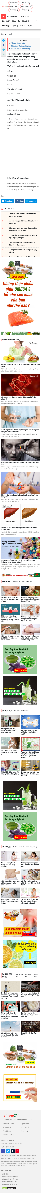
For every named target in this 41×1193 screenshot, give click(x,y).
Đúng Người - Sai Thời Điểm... (29, 1034)
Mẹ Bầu (15, 847)
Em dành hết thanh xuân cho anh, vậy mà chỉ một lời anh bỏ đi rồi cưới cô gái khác (9, 995)
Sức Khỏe (17, 711)
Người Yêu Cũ (19, 975)
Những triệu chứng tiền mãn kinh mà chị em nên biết (30, 865)
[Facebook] (3, 45)
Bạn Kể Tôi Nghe (26, 26)
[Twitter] (8, 1151)
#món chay (26, 3)
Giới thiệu (5, 1174)
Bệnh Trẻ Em (16, 581)
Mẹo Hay (15, 26)
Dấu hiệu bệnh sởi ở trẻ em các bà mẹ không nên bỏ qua (10, 599)
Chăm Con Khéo (24, 847)
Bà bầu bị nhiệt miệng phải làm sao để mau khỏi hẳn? (30, 883)
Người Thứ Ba (28, 975)
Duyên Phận (36, 975)
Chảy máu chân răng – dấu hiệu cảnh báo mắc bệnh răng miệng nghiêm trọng (10, 618)
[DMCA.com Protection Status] (8, 1187)
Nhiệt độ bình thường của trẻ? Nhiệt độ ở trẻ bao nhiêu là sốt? (10, 638)
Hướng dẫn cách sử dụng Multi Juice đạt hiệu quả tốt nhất (30, 774)
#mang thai (13, 6)
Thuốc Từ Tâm (25, 16)
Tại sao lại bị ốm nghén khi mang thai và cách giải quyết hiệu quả (29, 901)
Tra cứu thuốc (12, 16)
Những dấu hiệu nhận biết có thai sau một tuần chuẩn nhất (10, 883)
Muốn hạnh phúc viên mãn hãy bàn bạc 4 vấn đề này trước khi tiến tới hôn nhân (9, 1015)
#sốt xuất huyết (26, 6)
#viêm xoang (14, 3)
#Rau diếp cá (26, 10)
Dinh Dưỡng (24, 711)
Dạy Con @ (33, 847)
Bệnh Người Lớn (27, 581)
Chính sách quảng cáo (10, 1179)
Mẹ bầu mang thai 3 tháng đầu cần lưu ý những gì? (8, 865)
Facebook (20, 201)
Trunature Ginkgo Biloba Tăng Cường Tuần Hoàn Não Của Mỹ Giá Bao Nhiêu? (30, 755)
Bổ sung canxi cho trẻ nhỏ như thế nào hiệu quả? (29, 732)
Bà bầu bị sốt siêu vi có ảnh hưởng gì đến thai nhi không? (10, 901)
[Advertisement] (20, 154)
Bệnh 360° (6, 21)
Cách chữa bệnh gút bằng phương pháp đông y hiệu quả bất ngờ (30, 599)
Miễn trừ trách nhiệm (10, 1177)
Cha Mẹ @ (6, 26)
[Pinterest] (17, 1151)
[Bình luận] (3, 54)
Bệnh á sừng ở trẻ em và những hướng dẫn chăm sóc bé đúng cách (30, 638)
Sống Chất (25, 21)
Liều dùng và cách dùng (20, 49)
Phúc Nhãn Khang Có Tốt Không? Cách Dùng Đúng (10, 773)
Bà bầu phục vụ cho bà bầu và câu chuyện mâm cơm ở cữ (29, 1015)
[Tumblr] (13, 1151)
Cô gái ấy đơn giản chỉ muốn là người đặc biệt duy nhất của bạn (9, 1035)
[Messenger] (3, 49)
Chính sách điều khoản (10, 1182)
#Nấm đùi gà (14, 10)
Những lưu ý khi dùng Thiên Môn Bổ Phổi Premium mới (8, 730)
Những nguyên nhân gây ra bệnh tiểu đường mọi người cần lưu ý (30, 619)
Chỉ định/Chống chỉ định (21, 46)
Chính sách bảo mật (9, 1184)
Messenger (33, 201)
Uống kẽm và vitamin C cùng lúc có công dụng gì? (9, 752)
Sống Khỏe (16, 21)
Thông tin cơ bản (18, 43)
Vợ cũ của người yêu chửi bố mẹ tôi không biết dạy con (30, 995)
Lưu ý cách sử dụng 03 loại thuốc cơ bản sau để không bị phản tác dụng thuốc (18, 561)
